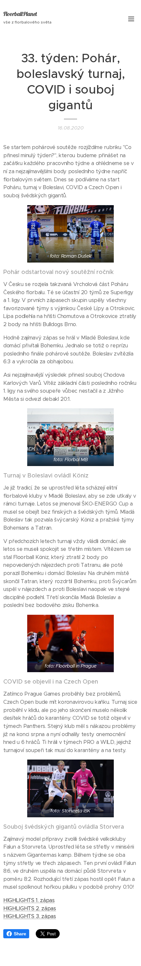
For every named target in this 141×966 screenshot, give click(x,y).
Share (20, 933)
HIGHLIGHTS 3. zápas (29, 916)
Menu (131, 18)
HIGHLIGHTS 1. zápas (29, 900)
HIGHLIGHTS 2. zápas (29, 908)
